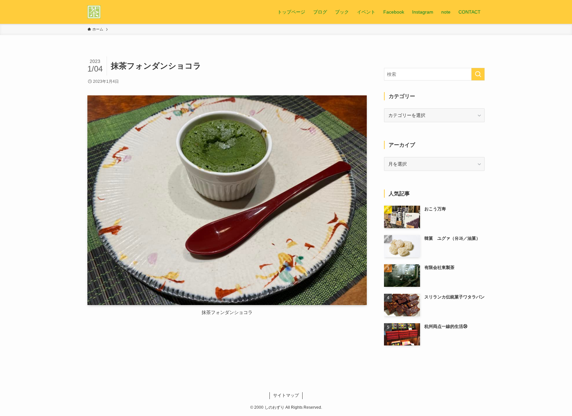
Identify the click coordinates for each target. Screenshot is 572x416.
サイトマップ (286, 395)
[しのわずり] (94, 12)
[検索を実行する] (478, 74)
